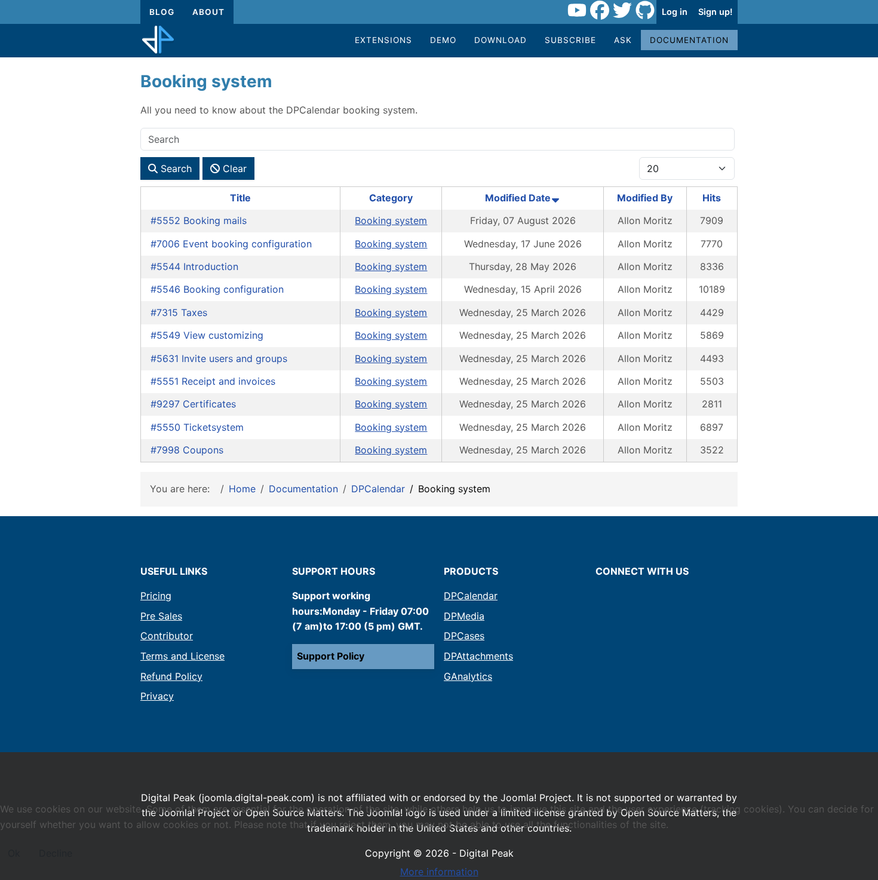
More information (439, 872)
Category (391, 198)
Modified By (645, 198)
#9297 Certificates (193, 404)
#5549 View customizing (207, 335)
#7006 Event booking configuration (231, 244)
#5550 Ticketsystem (197, 427)
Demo (443, 40)
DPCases (464, 636)
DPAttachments (478, 656)
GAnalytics (468, 676)
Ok (14, 853)
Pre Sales (161, 616)
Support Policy (330, 656)
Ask (623, 40)
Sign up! (715, 12)
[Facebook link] (599, 12)
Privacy (157, 696)
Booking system (391, 220)
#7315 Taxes (179, 312)
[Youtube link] (577, 12)
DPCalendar (471, 596)
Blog (161, 12)
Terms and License (182, 656)
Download (500, 40)
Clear (233, 168)
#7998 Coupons (187, 450)
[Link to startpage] (158, 41)
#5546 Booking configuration (217, 289)
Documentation (689, 40)
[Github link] (645, 12)
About (208, 12)
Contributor (166, 636)
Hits (711, 198)
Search (175, 168)
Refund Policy (171, 676)
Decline (55, 853)
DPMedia (464, 616)
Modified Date (518, 198)
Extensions (383, 40)
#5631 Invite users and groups (219, 358)
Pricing (155, 596)
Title (240, 198)
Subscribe (570, 40)
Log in (674, 12)
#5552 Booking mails (199, 220)
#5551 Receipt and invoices (213, 381)
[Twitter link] (622, 12)
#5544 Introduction (194, 266)
